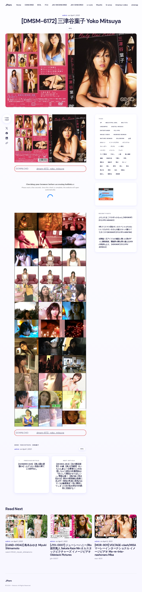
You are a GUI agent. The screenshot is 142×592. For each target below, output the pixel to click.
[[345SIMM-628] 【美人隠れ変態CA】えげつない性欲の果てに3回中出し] (31, 474)
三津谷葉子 (35, 445)
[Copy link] (6, 143)
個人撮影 (127, 154)
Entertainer (105, 130)
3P (101, 123)
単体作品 (109, 158)
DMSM (16, 445)
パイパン (112, 150)
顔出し (102, 174)
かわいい (102, 142)
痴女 (101, 166)
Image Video (105, 134)
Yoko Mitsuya (25, 445)
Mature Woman (106, 138)
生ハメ (124, 162)
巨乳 (125, 158)
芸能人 (123, 170)
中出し (113, 154)
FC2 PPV (117, 130)
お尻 (129, 138)
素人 (108, 166)
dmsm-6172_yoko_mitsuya (50, 168)
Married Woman (120, 134)
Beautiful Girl (111, 123)
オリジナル (126, 142)
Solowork (120, 138)
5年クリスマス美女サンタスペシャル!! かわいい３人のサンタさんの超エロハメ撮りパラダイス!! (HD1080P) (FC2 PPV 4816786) (115, 230)
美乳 (114, 166)
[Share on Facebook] (6, 133)
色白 (115, 170)
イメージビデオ (114, 142)
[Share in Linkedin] (6, 138)
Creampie (104, 126)
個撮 (101, 158)
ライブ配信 (103, 154)
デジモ (113, 146)
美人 (121, 166)
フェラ (121, 150)
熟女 (117, 162)
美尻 (109, 170)
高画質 (118, 174)
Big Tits (124, 123)
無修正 (110, 162)
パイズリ (102, 150)
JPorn (8, 5)
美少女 (102, 170)
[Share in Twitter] (6, 128)
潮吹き (102, 162)
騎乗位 (110, 174)
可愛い (118, 158)
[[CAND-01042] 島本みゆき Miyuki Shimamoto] (26, 526)
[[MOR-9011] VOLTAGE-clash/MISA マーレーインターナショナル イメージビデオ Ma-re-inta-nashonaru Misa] (116, 526)
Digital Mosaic (117, 126)
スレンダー (103, 146)
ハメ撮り (121, 146)
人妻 (120, 154)
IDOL (70, 28)
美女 (127, 166)
